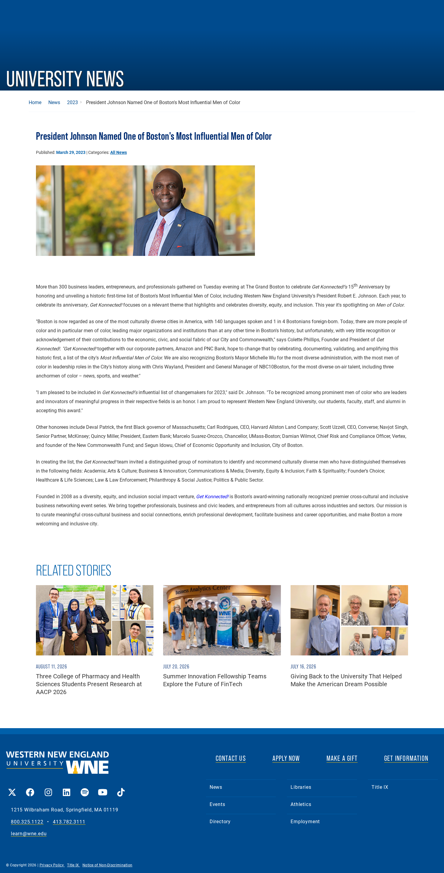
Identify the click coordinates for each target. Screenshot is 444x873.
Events (217, 804)
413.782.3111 (69, 822)
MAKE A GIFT (342, 758)
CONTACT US (231, 758)
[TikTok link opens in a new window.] (121, 788)
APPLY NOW (286, 758)
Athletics (301, 804)
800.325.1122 (27, 822)
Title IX (380, 787)
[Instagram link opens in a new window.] (48, 788)
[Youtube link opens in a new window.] (103, 788)
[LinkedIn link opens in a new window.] (66, 788)
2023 (72, 102)
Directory (220, 821)
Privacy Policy (52, 864)
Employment (305, 821)
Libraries (301, 787)
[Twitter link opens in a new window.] (12, 788)
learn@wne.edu (29, 833)
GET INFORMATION (406, 758)
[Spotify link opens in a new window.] (85, 788)
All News (118, 152)
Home (35, 102)
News (54, 102)
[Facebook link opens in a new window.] (30, 788)
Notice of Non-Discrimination (107, 864)
